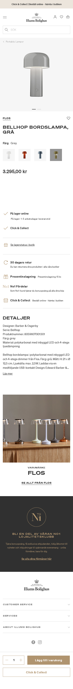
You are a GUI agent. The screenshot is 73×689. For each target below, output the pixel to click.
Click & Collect (36, 672)
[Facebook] (33, 642)
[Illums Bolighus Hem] (36, 17)
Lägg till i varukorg (48, 660)
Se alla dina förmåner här (36, 558)
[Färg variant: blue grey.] (40, 155)
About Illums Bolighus (22, 627)
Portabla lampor (15, 41)
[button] (33, 109)
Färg (10, 143)
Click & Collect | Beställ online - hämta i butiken (37, 4)
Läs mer (8, 373)
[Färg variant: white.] (9, 155)
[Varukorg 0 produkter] (67, 16)
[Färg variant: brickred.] (25, 155)
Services (10, 615)
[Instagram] (40, 642)
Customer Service (17, 604)
